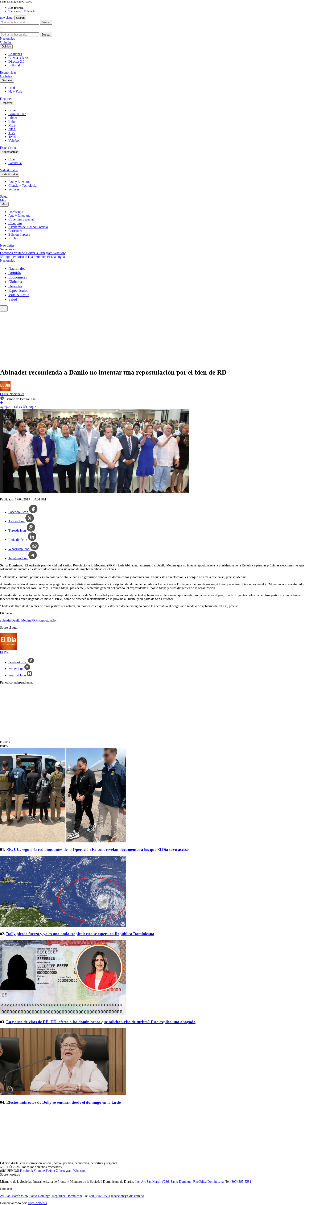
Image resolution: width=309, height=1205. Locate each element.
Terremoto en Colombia (21, 11)
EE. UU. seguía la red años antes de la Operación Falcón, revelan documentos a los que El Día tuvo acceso (97, 849)
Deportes (6, 98)
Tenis (12, 137)
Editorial (14, 65)
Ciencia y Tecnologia (22, 185)
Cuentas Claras (18, 57)
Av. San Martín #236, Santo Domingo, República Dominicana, (41, 1196)
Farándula (15, 163)
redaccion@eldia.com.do (127, 1196)
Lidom (12, 121)
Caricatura (15, 230)
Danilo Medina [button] (21, 620)
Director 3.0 (16, 61)
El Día (4, 394)
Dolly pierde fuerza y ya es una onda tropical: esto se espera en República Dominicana (80, 934)
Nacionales (7, 38)
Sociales (13, 189)
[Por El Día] (5, 390)
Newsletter (7, 245)
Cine (11, 159)
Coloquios (15, 223)
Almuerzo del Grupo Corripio (28, 227)
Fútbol (12, 118)
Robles (13, 238)
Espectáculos (8, 147)
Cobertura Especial (21, 219)
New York (15, 91)
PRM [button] (34, 620)
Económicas (8, 72)
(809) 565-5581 (240, 1181)
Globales (6, 76)
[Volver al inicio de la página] (4, 308)
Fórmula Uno (17, 114)
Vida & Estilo (9, 170)
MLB (12, 125)
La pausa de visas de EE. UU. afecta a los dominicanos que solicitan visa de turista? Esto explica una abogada (100, 1022)
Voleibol (14, 140)
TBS (11, 133)
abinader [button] (5, 620)
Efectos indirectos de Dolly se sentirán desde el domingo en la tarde (63, 1102)
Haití (11, 88)
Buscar (46, 22)
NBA (12, 129)
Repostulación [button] (47, 620)
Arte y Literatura (19, 181)
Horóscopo (15, 212)
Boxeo (12, 110)
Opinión (5, 42)
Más (3, 200)
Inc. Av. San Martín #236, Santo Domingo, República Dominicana (179, 1181)
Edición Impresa (19, 234)
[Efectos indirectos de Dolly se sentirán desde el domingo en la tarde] (154, 1062)
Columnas (15, 54)
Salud (4, 196)
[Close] (1, 31)
